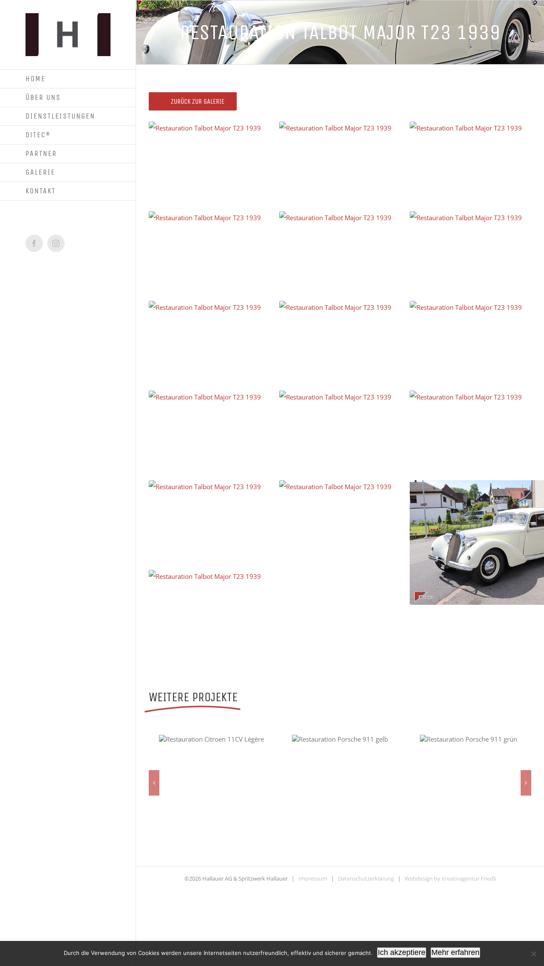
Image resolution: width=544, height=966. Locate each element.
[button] (154, 783)
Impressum (312, 878)
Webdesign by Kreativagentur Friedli (450, 878)
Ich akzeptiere (401, 952)
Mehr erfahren (455, 952)
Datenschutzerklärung (366, 878)
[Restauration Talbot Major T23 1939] (242, 184)
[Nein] (533, 953)
